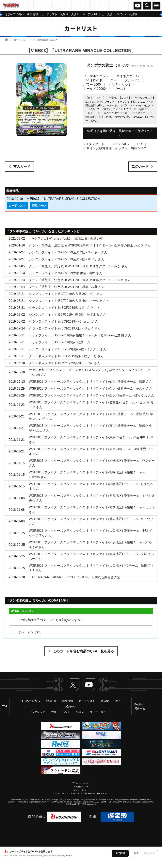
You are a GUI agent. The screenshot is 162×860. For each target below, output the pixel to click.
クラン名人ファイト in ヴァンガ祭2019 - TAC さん (64, 363)
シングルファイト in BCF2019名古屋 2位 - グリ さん (66, 293)
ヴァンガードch (137, 5)
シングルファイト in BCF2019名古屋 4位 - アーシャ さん (69, 300)
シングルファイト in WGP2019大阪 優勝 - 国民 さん (65, 273)
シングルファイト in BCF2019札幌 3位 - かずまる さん (67, 314)
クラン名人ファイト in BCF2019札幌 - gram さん (63, 321)
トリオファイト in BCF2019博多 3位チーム (59, 342)
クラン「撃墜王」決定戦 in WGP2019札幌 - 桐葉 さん (67, 287)
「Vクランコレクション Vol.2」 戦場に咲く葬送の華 (66, 238)
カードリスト (20, 40)
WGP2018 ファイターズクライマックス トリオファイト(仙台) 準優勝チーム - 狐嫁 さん (90, 381)
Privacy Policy (65, 855)
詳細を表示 (149, 853)
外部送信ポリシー (81, 787)
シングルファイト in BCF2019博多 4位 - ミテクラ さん (67, 349)
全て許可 (120, 853)
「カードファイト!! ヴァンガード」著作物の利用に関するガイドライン (81, 793)
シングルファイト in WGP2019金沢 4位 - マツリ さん (66, 259)
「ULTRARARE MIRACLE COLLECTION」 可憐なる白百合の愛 (74, 577)
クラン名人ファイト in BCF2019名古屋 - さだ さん (65, 307)
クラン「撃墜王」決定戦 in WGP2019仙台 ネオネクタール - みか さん (78, 266)
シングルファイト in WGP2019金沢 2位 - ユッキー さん (68, 252)
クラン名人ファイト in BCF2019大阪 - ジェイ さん (65, 328)
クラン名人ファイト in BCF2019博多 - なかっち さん (66, 356)
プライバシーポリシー (81, 783)
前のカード (21, 166)
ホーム (6, 39)
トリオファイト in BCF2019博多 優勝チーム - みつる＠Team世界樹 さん (80, 335)
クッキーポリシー (81, 790)
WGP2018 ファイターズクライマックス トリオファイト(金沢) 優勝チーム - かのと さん (90, 388)
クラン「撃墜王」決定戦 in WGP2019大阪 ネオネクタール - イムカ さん (80, 280)
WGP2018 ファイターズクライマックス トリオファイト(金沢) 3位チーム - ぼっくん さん (91, 395)
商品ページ (39, 205)
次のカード (140, 166)
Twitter (73, 684)
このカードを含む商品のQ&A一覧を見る (83, 651)
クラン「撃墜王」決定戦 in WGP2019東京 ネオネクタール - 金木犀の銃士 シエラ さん (90, 245)
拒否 (136, 853)
